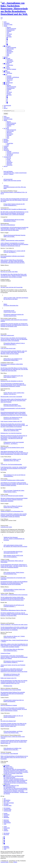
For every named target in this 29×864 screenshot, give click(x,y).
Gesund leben (10, 65)
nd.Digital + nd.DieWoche (13, 77)
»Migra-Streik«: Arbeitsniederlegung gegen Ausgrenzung (14, 594)
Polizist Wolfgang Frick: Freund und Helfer (11, 689)
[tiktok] (7, 101)
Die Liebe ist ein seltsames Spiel (8, 721)
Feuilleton (9, 31)
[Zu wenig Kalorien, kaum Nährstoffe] (14, 749)
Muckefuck (9, 62)
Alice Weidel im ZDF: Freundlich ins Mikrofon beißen (13, 209)
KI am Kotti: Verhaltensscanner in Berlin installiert (12, 480)
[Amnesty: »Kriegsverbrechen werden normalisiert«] (14, 236)
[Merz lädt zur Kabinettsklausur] (14, 221)
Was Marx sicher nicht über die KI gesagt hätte (12, 287)
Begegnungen (10, 51)
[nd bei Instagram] (7, 40)
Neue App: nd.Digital (9, 802)
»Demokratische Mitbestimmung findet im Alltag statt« (13, 610)
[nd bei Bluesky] (7, 39)
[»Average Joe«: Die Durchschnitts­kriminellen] (14, 460)
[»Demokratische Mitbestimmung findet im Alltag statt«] (14, 606)
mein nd (5, 108)
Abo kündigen (7, 800)
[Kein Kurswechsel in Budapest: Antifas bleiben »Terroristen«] (14, 360)
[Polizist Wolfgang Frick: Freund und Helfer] (8, 685)
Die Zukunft (6, 833)
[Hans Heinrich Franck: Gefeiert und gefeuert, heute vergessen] (14, 732)
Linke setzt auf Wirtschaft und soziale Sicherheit (12, 495)
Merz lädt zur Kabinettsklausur (8, 224)
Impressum (6, 820)
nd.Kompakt (9, 59)
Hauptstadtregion (11, 30)
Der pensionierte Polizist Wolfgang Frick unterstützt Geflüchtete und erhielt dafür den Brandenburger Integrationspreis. (13, 694)
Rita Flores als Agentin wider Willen (9, 271)
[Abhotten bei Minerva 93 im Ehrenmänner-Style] (14, 507)
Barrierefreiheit (7, 822)
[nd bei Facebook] (4, 841)
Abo (2, 17)
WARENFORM (4, 862)
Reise (8, 55)
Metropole (9, 53)
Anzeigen (6, 816)
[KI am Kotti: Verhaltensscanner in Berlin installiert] (14, 476)
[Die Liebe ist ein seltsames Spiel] (14, 717)
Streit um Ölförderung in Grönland (9, 705)
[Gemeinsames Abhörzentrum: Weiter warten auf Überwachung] (14, 556)
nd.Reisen (6, 830)
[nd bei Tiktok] (7, 43)
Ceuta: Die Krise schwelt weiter (8, 348)
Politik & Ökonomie (11, 28)
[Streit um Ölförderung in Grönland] (14, 701)
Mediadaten (6, 817)
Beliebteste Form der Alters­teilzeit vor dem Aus (12, 381)
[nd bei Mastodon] (7, 38)
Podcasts (9, 35)
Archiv (5, 826)
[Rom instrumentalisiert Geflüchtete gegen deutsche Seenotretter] (14, 252)
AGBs (8, 81)
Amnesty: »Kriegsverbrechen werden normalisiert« (13, 240)
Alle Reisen (9, 73)
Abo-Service (9, 80)
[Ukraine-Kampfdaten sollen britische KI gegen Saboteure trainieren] (14, 315)
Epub (8, 801)
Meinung (9, 27)
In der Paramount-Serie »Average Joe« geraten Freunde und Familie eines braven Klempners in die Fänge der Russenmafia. (14, 468)
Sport (8, 32)
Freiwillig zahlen (7, 805)
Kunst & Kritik (10, 48)
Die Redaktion (7, 808)
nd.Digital (9, 76)
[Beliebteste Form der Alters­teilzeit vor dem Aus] (14, 377)
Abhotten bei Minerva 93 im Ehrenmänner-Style (12, 511)
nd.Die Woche (10, 61)
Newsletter (9, 36)
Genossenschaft (7, 105)
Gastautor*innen (7, 809)
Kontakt (5, 813)
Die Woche (9, 34)
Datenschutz (6, 821)
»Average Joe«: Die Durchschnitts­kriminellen (11, 464)
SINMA (15, 862)
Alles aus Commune (11, 69)
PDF (5, 801)
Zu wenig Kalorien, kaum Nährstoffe (9, 753)
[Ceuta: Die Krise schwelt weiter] (14, 344)
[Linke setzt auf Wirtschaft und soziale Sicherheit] (14, 491)
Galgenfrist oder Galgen (6, 527)
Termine (5, 70)
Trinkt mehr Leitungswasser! (7, 335)
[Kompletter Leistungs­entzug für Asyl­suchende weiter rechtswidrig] (14, 573)
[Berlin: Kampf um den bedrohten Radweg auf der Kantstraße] (14, 443)
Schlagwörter (7, 827)
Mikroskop (9, 50)
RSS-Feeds (6, 834)
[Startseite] (14, 8)
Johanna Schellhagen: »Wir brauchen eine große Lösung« (14, 624)
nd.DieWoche (10, 78)
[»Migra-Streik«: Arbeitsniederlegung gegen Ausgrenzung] (14, 590)
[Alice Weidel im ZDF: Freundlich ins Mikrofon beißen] (14, 205)
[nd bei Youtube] (7, 44)
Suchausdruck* (7, 110)
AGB (5, 824)
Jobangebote (6, 814)
